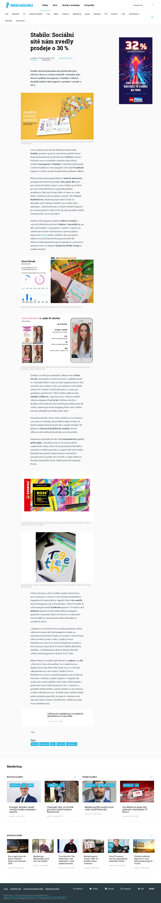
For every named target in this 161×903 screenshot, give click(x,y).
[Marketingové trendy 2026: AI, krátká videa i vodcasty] (93, 856)
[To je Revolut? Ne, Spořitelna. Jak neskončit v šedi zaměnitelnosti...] (68, 856)
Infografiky (89, 5)
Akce (55, 5)
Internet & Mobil (35, 14)
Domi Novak (71, 744)
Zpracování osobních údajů (33, 889)
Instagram (44, 744)
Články (45, 5)
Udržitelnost (134, 14)
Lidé (123, 14)
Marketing (77, 14)
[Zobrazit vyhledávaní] (152, 17)
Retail (87, 14)
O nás (6, 889)
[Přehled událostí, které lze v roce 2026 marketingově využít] (144, 856)
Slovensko (20, 21)
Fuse (53, 744)
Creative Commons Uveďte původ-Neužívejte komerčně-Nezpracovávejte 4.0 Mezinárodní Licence (35, 897)
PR (106, 14)
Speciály (8, 21)
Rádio (56, 14)
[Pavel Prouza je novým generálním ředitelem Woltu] (118, 856)
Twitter (95, 889)
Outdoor (65, 14)
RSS (142, 889)
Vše (6, 14)
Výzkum (114, 14)
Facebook (79, 889)
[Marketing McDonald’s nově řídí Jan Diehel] (43, 856)
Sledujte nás (138, 5)
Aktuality (15, 14)
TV (24, 14)
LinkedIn (111, 889)
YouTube (61, 744)
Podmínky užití (15, 889)
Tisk (48, 14)
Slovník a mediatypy (71, 5)
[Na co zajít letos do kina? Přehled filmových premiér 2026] (17, 856)
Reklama (97, 14)
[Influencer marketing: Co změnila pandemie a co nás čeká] (57, 718)
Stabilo (34, 744)
